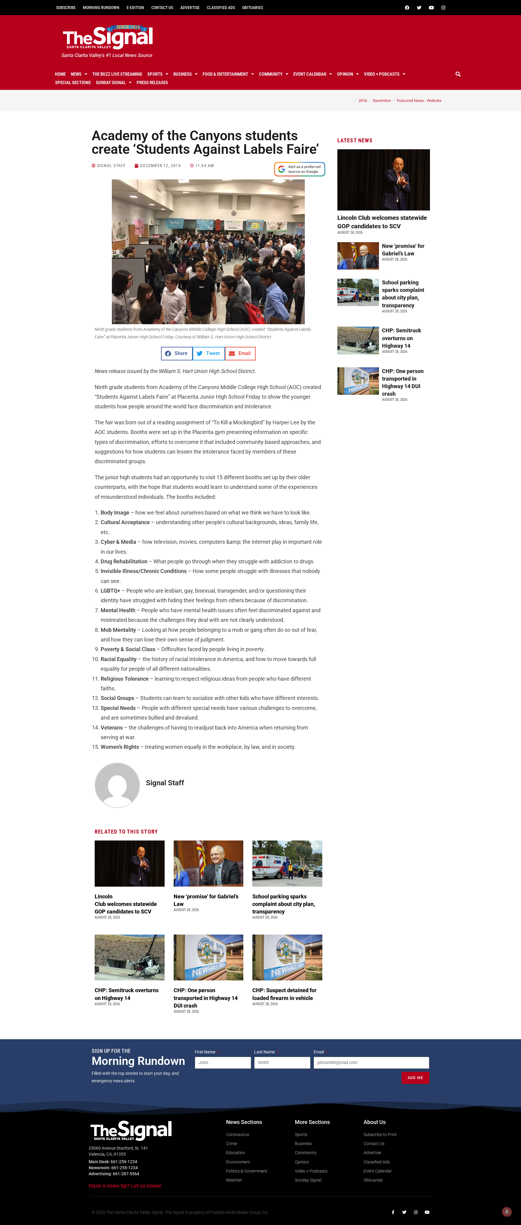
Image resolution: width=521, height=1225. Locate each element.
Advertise (190, 7)
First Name (205, 1051)
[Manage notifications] (507, 1212)
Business (182, 74)
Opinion (345, 74)
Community (271, 74)
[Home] (351, 100)
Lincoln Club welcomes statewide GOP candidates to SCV (126, 904)
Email (319, 1051)
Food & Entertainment (225, 74)
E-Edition (135, 7)
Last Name (265, 1051)
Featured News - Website (419, 100)
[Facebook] (407, 7)
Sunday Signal (111, 82)
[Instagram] (443, 7)
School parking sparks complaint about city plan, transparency (283, 904)
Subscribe (66, 7)
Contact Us (162, 7)
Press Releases (152, 82)
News (76, 74)
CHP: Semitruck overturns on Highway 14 (401, 338)
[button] (458, 74)
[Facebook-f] (393, 1212)
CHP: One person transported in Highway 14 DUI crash (206, 997)
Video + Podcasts (381, 74)
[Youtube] (431, 7)
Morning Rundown (101, 7)
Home (60, 74)
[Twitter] (419, 7)
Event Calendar (309, 74)
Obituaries (252, 7)
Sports (155, 74)
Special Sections (73, 82)
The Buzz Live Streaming (117, 74)
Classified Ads (221, 7)
